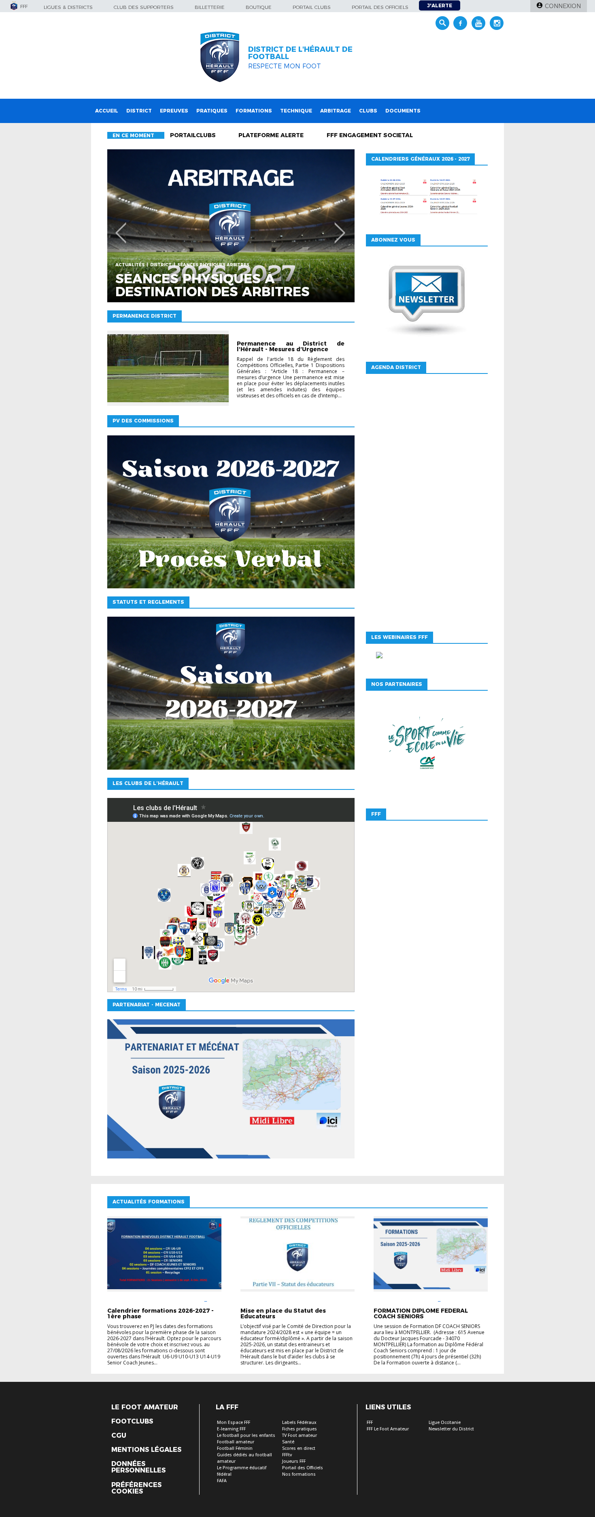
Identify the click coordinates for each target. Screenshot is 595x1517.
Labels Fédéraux (299, 1422)
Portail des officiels (380, 7)
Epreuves (174, 111)
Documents (403, 111)
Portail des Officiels (302, 1467)
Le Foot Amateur (144, 1407)
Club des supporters (144, 7)
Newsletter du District (451, 1429)
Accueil (106, 111)
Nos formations (299, 1474)
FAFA (222, 1480)
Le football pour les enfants (246, 1435)
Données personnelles (138, 1467)
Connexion (563, 6)
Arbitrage (335, 111)
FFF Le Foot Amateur (388, 1429)
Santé (288, 1442)
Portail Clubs (312, 7)
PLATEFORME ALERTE (271, 135)
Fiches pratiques (299, 1429)
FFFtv (287, 1455)
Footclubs (132, 1421)
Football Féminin (235, 1448)
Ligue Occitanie (445, 1422)
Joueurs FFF (294, 1461)
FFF (370, 1422)
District (139, 111)
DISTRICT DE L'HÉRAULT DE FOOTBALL (300, 53)
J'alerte (439, 5)
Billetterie (210, 7)
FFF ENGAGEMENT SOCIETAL (370, 135)
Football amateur (235, 1442)
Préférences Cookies (136, 1488)
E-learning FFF (231, 1429)
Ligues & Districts (68, 7)
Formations (254, 111)
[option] (231, 225)
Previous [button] (121, 227)
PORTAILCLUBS (193, 135)
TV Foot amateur (299, 1435)
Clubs (368, 111)
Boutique (259, 7)
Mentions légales (146, 1450)
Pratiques (211, 111)
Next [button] (340, 227)
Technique (296, 111)
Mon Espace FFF (233, 1422)
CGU (118, 1435)
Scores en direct (298, 1448)
